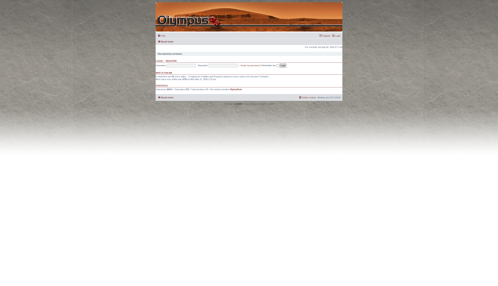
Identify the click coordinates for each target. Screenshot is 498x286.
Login (159, 61)
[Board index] (173, 9)
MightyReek (236, 89)
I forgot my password (250, 65)
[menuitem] (161, 35)
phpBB (239, 104)
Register (171, 61)
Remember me (268, 65)
